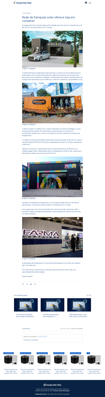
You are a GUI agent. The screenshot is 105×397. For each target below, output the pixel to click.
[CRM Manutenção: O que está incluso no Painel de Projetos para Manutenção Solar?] (79, 305)
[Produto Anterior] (1, 360)
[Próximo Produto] (104, 360)
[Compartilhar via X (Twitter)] (27, 284)
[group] (52, 365)
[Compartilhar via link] (35, 284)
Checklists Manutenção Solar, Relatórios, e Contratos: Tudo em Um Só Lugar (52, 315)
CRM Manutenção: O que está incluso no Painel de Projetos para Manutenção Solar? (78, 315)
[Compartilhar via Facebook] (23, 284)
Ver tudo (88, 295)
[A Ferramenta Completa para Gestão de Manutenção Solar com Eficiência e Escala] (26, 305)
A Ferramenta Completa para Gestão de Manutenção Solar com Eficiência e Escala (26, 315)
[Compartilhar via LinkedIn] (31, 284)
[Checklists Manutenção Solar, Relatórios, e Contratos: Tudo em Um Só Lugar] (52, 305)
